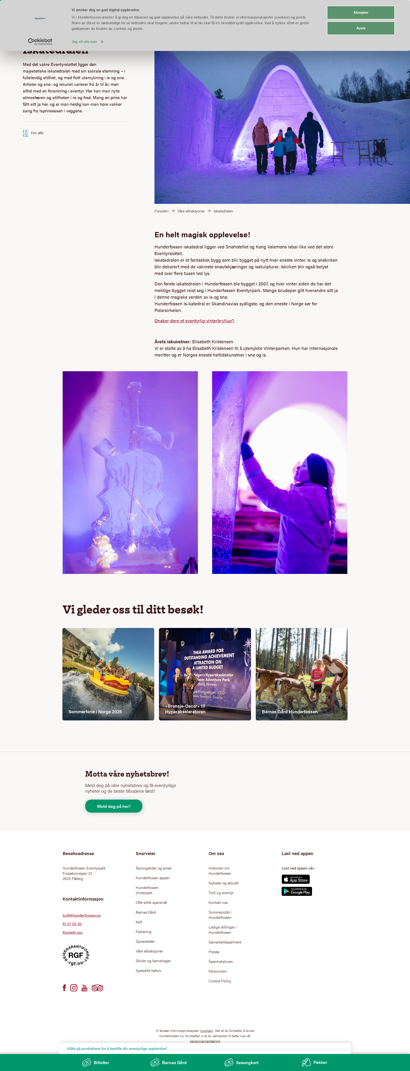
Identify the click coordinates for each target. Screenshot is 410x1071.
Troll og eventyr (221, 892)
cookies (206, 1030)
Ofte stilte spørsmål (151, 902)
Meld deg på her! (113, 806)
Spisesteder (145, 941)
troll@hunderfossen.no (82, 915)
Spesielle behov (149, 970)
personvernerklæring (205, 1041)
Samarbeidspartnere (225, 942)
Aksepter (361, 12)
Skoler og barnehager (153, 960)
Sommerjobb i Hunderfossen (220, 915)
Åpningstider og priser (154, 868)
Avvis (360, 28)
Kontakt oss (73, 932)
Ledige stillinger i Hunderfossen (223, 930)
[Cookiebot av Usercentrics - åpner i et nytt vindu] (40, 41)
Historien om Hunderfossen (220, 870)
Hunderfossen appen (153, 877)
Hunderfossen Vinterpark (147, 890)
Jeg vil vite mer (84, 42)
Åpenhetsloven (221, 961)
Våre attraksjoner (191, 211)
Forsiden (161, 211)
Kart (139, 922)
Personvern (218, 971)
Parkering (143, 931)
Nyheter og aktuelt (224, 883)
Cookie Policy (220, 981)
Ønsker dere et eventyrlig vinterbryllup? (194, 320)
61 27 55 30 (72, 923)
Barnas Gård (146, 912)
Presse (214, 951)
